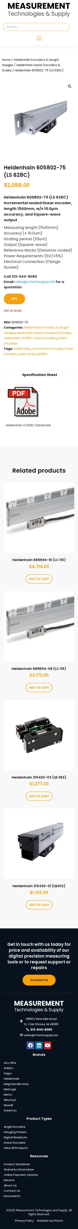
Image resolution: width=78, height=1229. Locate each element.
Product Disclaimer (17, 1164)
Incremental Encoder (47, 349)
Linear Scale (26, 354)
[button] (69, 86)
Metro (8, 1095)
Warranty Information (19, 1169)
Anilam (8, 1068)
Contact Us (12, 1191)
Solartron (10, 1110)
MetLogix (10, 1089)
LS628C (42, 354)
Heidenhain (22, 349)
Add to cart (39, 579)
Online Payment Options (21, 1175)
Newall (8, 1105)
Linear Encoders (15, 1143)
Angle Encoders (14, 1127)
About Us (10, 1185)
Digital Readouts (15, 1137)
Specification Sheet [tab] (39, 374)
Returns (9, 1180)
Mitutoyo (10, 1100)
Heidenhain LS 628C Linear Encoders (30, 338)
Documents (12, 1196)
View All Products (16, 1148)
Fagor (8, 1073)
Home (6, 60)
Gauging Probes (15, 1132)
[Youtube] (47, 1045)
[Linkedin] (39, 1045)
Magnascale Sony (16, 1084)
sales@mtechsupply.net (34, 281)
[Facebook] (30, 1045)
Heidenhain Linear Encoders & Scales (43, 333)
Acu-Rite (10, 1063)
